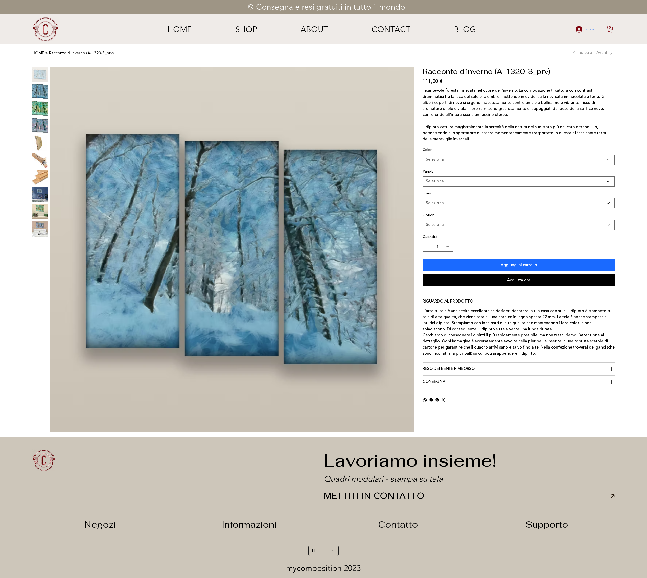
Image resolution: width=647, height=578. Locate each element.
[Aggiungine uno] (448, 247)
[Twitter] (443, 399)
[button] (610, 29)
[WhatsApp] (425, 399)
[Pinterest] (437, 399)
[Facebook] (431, 399)
